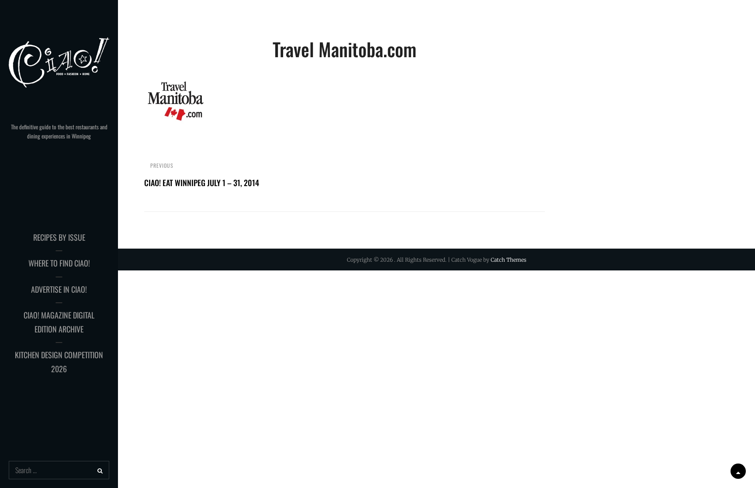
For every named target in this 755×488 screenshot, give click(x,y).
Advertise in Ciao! (59, 289)
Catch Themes (508, 259)
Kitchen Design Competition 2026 (59, 361)
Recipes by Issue (59, 237)
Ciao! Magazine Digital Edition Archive (59, 322)
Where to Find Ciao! (59, 263)
